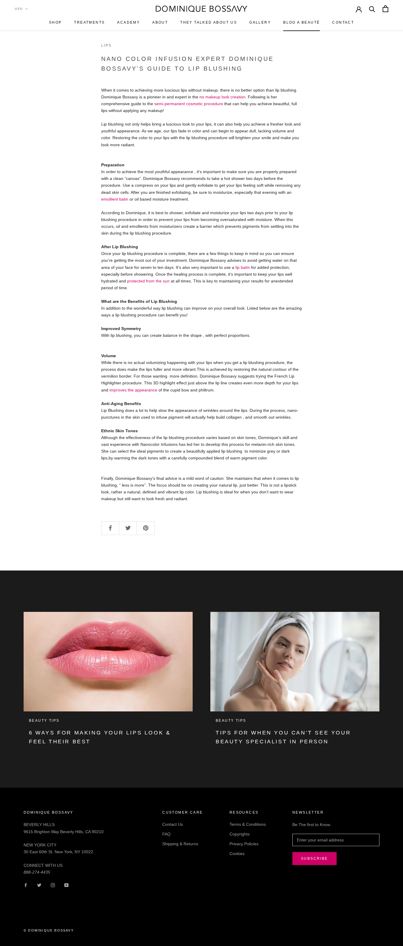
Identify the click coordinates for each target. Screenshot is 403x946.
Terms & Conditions (248, 824)
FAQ (166, 834)
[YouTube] (66, 885)
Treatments (89, 22)
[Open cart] (385, 8)
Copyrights (240, 834)
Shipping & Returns (180, 843)
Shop (55, 22)
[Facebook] (26, 885)
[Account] (359, 9)
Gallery (260, 22)
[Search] (372, 9)
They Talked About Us (208, 22)
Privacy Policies (244, 843)
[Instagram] (53, 885)
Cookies (237, 853)
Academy (128, 22)
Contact (343, 22)
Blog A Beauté (301, 22)
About (160, 22)
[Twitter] (39, 885)
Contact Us (172, 824)
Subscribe (314, 858)
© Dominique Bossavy (49, 930)
